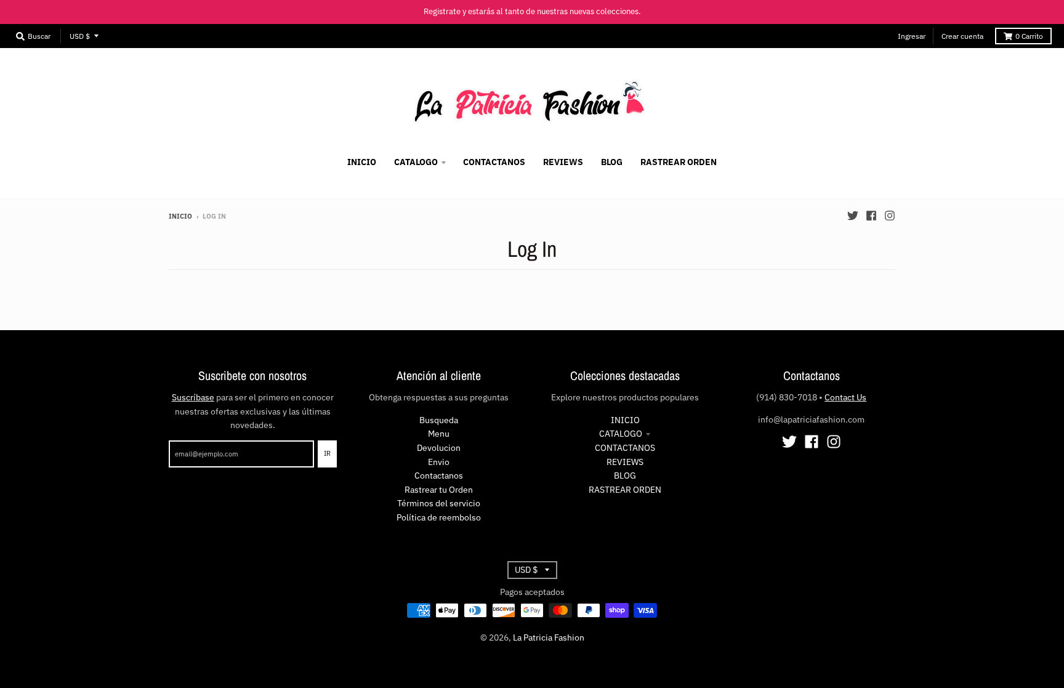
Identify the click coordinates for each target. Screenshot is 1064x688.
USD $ (80, 36)
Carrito (1029, 36)
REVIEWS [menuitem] (563, 162)
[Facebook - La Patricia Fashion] (871, 215)
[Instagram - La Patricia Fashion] (889, 215)
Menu (438, 433)
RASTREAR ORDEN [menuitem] (678, 162)
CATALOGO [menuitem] (416, 162)
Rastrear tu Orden (439, 489)
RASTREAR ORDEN (625, 489)
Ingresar (911, 36)
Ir (327, 453)
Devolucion (439, 447)
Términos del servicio (438, 503)
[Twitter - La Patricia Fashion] (852, 215)
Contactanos (438, 475)
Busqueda (438, 420)
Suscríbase (193, 397)
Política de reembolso (439, 517)
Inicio (180, 216)
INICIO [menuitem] (361, 162)
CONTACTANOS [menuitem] (494, 162)
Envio (438, 461)
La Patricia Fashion (548, 637)
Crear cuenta (962, 36)
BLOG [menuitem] (612, 162)
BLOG (625, 475)
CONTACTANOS (625, 447)
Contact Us (845, 397)
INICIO (625, 420)
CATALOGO (620, 433)
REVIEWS (625, 461)
